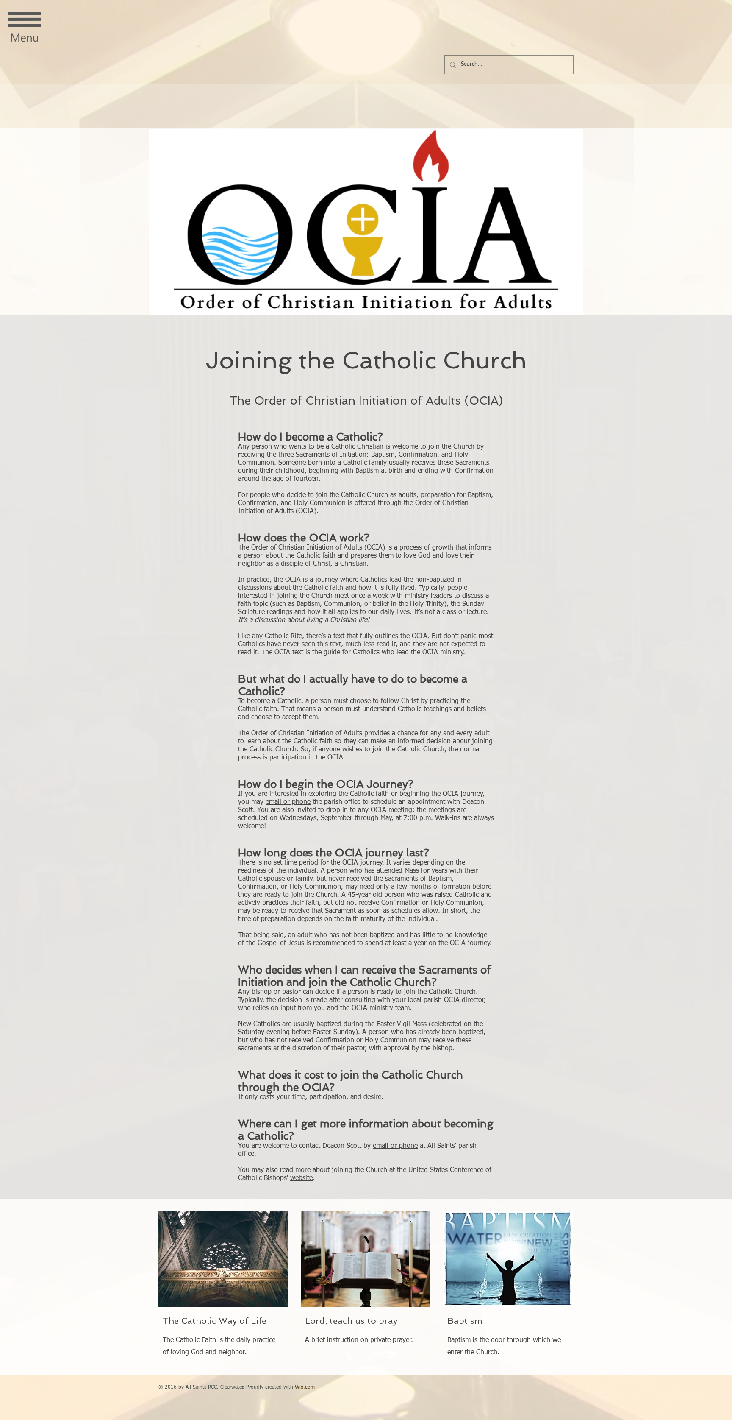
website (301, 1178)
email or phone (288, 802)
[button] (24, 27)
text (338, 636)
